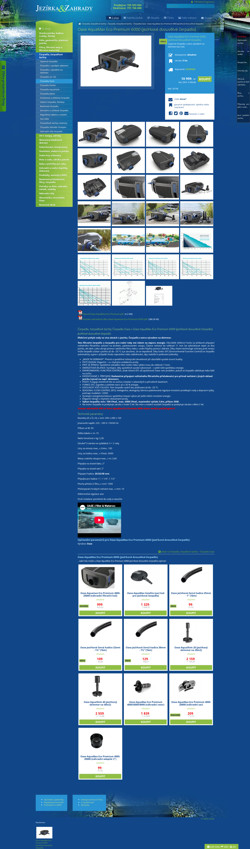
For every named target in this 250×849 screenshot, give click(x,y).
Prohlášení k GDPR (53, 805)
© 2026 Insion (207, 818)
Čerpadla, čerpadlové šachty (94, 23)
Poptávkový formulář (54, 802)
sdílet (225, 847)
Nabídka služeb (134, 17)
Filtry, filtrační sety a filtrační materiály (50, 49)
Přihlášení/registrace (203, 1)
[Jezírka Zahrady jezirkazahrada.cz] (79, 23)
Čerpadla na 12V (48, 77)
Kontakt (208, 17)
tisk (234, 847)
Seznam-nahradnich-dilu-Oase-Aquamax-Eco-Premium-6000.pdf (114, 319)
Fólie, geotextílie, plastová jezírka (53, 42)
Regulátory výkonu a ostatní (53, 114)
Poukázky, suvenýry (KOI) (53, 175)
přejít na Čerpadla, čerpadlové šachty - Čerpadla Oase (187, 551)
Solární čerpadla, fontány (52, 102)
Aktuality (154, 17)
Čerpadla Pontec (48, 85)
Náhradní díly (46, 193)
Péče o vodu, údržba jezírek (54, 159)
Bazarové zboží (47, 204)
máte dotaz (214, 847)
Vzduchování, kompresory (53, 147)
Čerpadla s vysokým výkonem (54, 65)
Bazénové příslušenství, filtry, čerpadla (52, 181)
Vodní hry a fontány (50, 155)
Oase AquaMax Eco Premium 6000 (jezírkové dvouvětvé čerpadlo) (175, 23)
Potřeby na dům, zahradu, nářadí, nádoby (53, 188)
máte (180, 99)
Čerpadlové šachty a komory (53, 123)
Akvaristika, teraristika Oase (52, 199)
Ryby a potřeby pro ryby (52, 163)
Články (170, 17)
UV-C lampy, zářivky (50, 135)
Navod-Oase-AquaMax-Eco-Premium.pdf (103, 313)
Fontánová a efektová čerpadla (55, 98)
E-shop (46, 28)
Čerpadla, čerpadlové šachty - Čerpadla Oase (127, 23)
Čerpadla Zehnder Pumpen (53, 127)
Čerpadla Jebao (47, 93)
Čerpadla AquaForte (49, 89)
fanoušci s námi (196, 114)
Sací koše (44, 119)
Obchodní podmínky (54, 799)
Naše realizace (189, 17)
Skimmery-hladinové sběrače (50, 141)
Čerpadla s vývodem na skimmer (51, 71)
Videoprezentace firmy (92, 799)
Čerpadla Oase (47, 81)
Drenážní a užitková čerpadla (54, 110)
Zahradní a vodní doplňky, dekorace (53, 169)
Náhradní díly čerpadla (51, 131)
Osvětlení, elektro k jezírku (54, 151)
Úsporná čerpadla (48, 61)
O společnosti (87, 802)
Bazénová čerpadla (49, 106)
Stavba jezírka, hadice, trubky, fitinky (51, 34)
